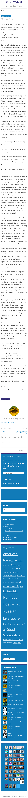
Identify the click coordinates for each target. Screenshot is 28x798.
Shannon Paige (11, 680)
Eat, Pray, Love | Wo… (13, 694)
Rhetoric (17, 605)
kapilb (9, 722)
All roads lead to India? (18, 691)
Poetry (8, 604)
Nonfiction (6, 399)
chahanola (10, 704)
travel (5, 640)
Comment (21, 450)
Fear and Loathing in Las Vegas (13, 528)
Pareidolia (6, 429)
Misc (21, 586)
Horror (11, 579)
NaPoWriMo (10, 591)
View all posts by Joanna (7, 422)
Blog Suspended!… (13, 735)
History (6, 579)
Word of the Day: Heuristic (11, 537)
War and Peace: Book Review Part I (14, 531)
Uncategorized (8, 643)
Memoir (14, 586)
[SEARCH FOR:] (14, 510)
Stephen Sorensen (12, 671)
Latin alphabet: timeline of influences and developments (15, 523)
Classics (14, 568)
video (15, 643)
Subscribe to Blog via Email (12, 457)
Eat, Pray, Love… (12, 708)
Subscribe (8, 479)
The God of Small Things (11, 533)
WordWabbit (11, 676)
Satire (6, 623)
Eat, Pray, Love (20, 700)
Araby (6, 526)
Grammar (21, 575)
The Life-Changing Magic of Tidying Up (21, 430)
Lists (12, 582)
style (17, 635)
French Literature (15, 572)
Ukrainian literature (15, 640)
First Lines (7, 535)
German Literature (9, 576)
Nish (9, 691)
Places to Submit (9, 539)
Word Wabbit (14, 2)
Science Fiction (15, 624)
